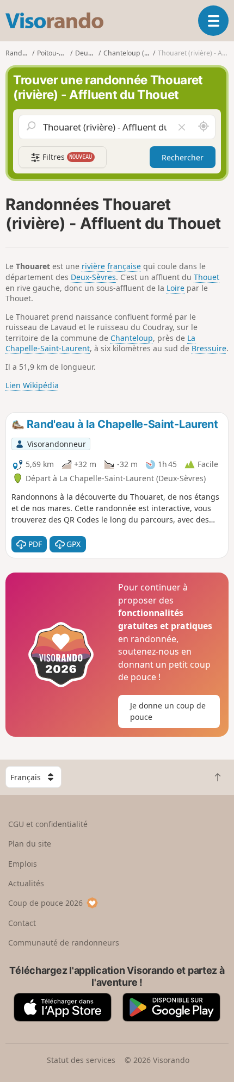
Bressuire (209, 348)
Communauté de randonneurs (63, 942)
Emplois (22, 864)
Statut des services (81, 1060)
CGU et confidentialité (48, 824)
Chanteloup (131, 338)
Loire (175, 288)
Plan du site (29, 843)
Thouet (206, 277)
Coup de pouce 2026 (45, 903)
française (124, 266)
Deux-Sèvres (93, 277)
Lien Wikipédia (32, 385)
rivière (93, 266)
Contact (22, 923)
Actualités (26, 883)
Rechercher (183, 157)
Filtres (66, 157)
